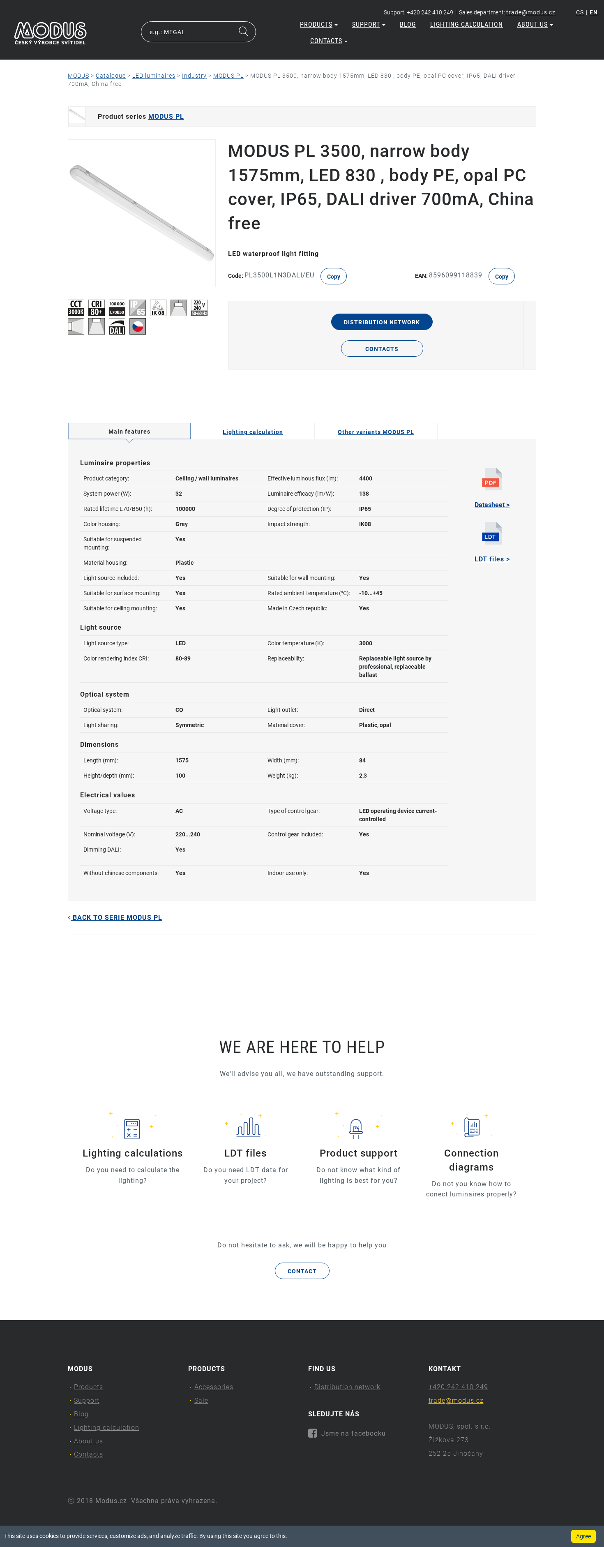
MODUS (78, 75)
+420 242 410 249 (458, 1387)
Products (316, 24)
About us (532, 24)
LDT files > (492, 559)
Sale (201, 1400)
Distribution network (382, 322)
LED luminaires (153, 75)
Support (366, 24)
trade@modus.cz (531, 12)
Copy (333, 276)
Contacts (326, 41)
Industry (194, 75)
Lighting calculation (466, 24)
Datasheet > (492, 505)
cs (580, 12)
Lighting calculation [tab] (253, 432)
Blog (408, 24)
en (594, 12)
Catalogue (111, 75)
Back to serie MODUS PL (116, 917)
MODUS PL (228, 75)
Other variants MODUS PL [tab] (376, 432)
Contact (302, 1271)
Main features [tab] (129, 431)
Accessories (213, 1387)
